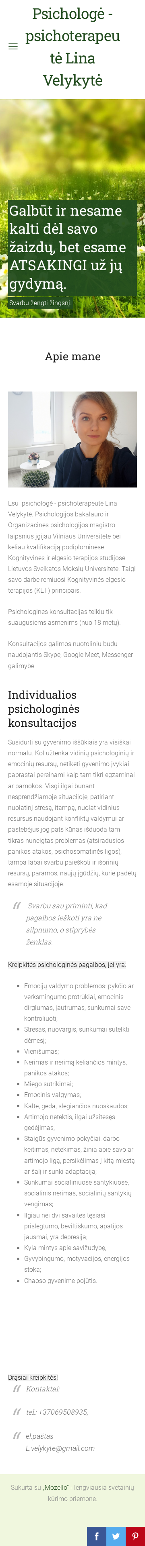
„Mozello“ (56, 1487)
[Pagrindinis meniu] (13, 46)
